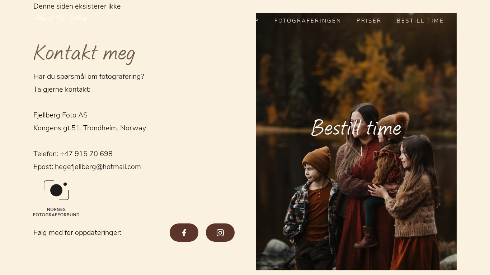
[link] (356, 141)
